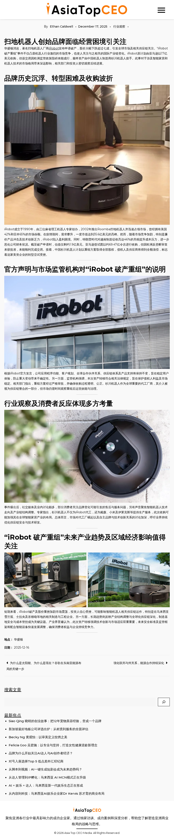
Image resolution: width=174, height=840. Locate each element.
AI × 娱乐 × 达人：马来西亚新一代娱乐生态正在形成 (46, 785)
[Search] (164, 702)
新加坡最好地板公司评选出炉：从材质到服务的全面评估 (48, 729)
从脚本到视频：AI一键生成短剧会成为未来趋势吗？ (45, 769)
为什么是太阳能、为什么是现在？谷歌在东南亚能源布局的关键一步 (43, 666)
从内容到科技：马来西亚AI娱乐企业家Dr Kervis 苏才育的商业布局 (56, 793)
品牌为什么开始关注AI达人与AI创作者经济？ (41, 753)
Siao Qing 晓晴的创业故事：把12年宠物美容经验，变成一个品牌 (55, 721)
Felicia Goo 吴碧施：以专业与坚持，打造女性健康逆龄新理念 (53, 745)
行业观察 (119, 26)
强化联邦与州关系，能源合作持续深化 (139, 663)
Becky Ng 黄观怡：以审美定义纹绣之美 (38, 737)
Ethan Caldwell (61, 26)
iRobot (54, 48)
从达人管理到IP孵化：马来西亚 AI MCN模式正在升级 (47, 777)
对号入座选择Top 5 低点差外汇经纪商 (36, 761)
